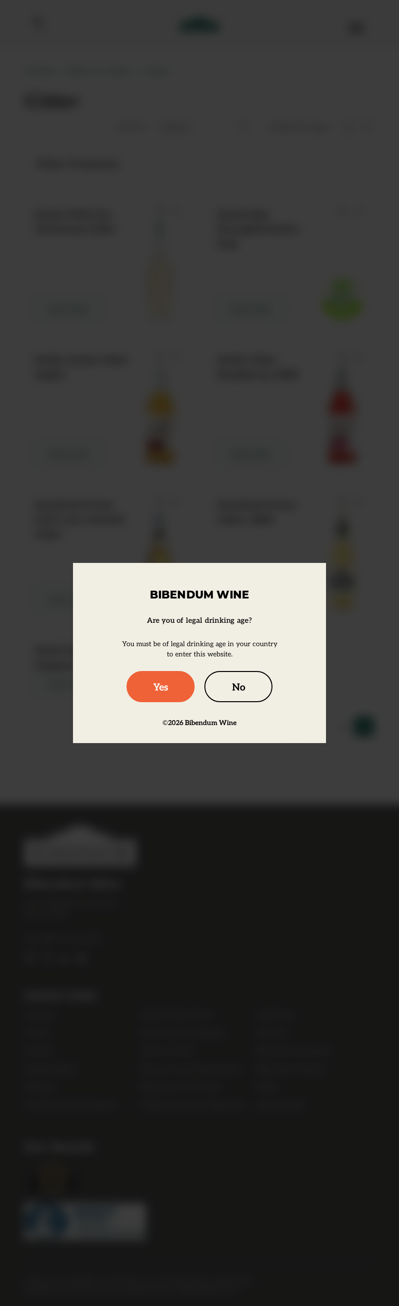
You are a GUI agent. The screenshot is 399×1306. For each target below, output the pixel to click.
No (238, 686)
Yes (160, 686)
